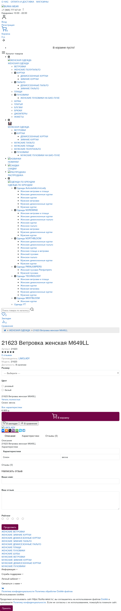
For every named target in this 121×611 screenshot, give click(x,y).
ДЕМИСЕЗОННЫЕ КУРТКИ (34, 75)
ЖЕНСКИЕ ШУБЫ (11, 553)
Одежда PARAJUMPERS (29, 266)
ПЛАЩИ (18, 91)
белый (8, 389)
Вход (4, 21)
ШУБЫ (17, 100)
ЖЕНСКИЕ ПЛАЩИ (11, 547)
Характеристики (30, 435)
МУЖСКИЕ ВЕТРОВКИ (13, 556)
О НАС (5, 1)
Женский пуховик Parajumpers (36, 269)
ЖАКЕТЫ (19, 116)
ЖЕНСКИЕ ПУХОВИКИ (13, 550)
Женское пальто (28, 225)
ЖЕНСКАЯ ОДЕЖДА (19, 330)
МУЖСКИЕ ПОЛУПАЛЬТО (27, 148)
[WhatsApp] (16, 430)
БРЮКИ (18, 110)
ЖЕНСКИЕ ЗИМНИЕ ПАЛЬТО (17, 540)
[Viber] (13, 430)
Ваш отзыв (8, 489)
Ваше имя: (7, 476)
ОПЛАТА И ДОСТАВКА (22, 1)
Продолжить (10, 527)
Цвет (4, 380)
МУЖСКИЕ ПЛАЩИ (24, 145)
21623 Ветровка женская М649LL (50, 330)
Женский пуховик (29, 254)
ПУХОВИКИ (23, 94)
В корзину (63, 417)
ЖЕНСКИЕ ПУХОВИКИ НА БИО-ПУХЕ (40, 97)
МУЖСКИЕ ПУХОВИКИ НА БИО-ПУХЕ (40, 155)
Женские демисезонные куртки (36, 194)
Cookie (104, 599)
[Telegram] (23, 430)
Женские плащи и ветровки (34, 250)
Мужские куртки (28, 206)
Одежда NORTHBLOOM (29, 238)
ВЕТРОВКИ (20, 66)
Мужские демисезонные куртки (36, 203)
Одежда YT (20, 304)
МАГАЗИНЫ (42, 1)
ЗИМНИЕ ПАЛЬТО (29, 88)
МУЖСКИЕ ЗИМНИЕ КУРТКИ (17, 559)
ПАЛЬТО (21, 82)
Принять (6, 608)
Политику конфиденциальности (29, 602)
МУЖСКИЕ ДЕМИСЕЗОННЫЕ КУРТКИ (21, 562)
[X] (10, 430)
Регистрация (8, 24)
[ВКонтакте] (3, 430)
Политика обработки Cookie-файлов (53, 591)
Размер (6, 367)
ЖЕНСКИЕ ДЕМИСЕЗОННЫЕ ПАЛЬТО (21, 544)
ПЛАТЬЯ (18, 104)
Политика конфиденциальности (18, 591)
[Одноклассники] (6, 430)
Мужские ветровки (29, 200)
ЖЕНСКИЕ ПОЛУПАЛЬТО (27, 69)
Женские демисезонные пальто (36, 219)
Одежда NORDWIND (27, 210)
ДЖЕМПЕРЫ (20, 113)
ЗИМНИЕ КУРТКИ (29, 78)
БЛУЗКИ (18, 107)
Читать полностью (11, 399)
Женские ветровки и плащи (34, 191)
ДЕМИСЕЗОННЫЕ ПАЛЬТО (34, 85)
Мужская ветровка (29, 288)
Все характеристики (12, 407)
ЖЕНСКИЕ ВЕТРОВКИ (13, 531)
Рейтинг (6, 515)
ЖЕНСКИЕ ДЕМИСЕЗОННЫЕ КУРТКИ (21, 537)
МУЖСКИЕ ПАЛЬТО (24, 142)
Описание (10, 435)
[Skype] (20, 430)
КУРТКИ (21, 72)
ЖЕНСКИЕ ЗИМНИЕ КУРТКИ (16, 534)
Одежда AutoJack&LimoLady (31, 188)
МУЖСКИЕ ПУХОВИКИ (13, 566)
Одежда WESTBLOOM (28, 298)
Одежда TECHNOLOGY (29, 276)
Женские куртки (28, 197)
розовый (9, 386)
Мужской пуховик (29, 272)
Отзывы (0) (51, 435)
